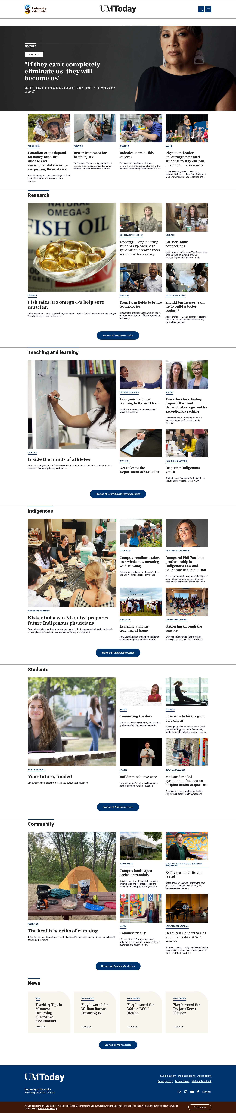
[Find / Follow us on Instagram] (186, 1092)
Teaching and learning (176, 461)
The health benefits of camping (63, 931)
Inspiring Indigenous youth (183, 470)
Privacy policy (165, 1081)
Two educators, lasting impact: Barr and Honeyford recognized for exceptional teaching (187, 405)
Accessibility (204, 1075)
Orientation (125, 551)
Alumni (169, 146)
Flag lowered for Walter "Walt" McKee (140, 1008)
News (38, 998)
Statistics (124, 461)
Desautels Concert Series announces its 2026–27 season (186, 937)
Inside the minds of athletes (59, 459)
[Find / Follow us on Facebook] (197, 1092)
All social (206, 1091)
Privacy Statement (47, 1108)
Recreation (33, 924)
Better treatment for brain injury (90, 155)
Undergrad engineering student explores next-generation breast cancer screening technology (140, 248)
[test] (179, 1092)
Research (78, 146)
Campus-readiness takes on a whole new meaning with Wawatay (140, 561)
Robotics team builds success (137, 155)
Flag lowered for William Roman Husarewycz (94, 1008)
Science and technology (131, 235)
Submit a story (168, 1075)
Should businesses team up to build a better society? (185, 306)
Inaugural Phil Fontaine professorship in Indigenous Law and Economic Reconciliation (186, 563)
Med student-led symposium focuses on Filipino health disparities (186, 781)
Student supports (36, 769)
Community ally (133, 933)
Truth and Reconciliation (178, 551)
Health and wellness (175, 770)
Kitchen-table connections (177, 244)
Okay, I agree (200, 1107)
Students (124, 146)
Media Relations (186, 1075)
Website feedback (201, 1081)
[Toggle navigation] (208, 9)
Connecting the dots (136, 716)
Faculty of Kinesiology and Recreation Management (184, 865)
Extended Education (129, 392)
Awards (169, 392)
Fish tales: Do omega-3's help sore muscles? (66, 305)
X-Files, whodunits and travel (184, 874)
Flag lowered (87, 998)
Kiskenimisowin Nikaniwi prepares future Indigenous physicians (68, 620)
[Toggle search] (201, 9)
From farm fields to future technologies (141, 304)
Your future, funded (50, 776)
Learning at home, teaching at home (135, 628)
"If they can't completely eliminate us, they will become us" (62, 71)
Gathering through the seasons (184, 628)
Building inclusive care (138, 777)
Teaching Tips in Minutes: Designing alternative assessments (49, 1012)
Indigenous (34, 54)
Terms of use (182, 1081)
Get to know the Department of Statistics (139, 470)
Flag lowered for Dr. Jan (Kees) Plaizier (186, 1008)
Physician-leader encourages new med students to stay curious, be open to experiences (186, 159)
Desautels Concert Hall (177, 926)
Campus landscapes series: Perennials (136, 873)
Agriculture (33, 146)
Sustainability (127, 864)
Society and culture (175, 295)
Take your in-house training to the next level (140, 401)
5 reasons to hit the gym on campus (185, 718)
